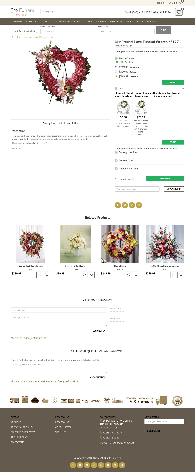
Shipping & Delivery (23, 432)
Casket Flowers (144, 21)
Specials (44, 21)
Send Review (99, 330)
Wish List (60, 432)
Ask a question (97, 377)
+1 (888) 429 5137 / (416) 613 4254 (149, 12)
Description (49, 123)
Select (173, 82)
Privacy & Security (22, 427)
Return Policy (19, 437)
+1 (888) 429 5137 (112, 432)
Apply (163, 29)
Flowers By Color (120, 21)
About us (16, 422)
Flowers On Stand (94, 21)
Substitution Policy (68, 123)
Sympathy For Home (23, 21)
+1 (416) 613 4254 (112, 437)
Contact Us (17, 442)
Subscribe (153, 430)
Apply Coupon (174, 189)
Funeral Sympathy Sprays (67, 21)
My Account (62, 422)
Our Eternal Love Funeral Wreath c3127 (34, 37)
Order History (64, 427)
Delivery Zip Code (47, 27)
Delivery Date (103, 27)
